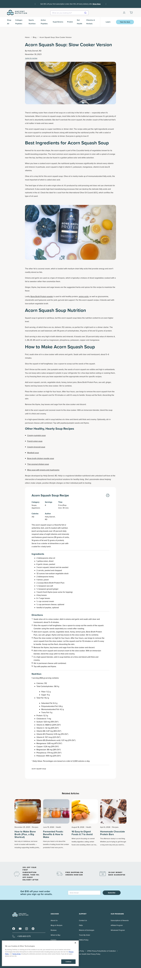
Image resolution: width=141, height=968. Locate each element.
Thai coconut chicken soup (38, 464)
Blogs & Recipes (56, 925)
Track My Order (84, 935)
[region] (40, 953)
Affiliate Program (117, 925)
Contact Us (83, 920)
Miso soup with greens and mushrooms (43, 470)
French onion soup (34, 441)
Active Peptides (44, 22)
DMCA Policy (83, 940)
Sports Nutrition (32, 22)
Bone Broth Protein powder (42, 296)
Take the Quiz (125, 22)
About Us (54, 920)
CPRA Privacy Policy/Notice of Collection (101, 951)
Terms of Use (16, 954)
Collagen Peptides (18, 22)
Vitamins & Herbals (90, 22)
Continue (68, 962)
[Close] (75, 942)
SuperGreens (58, 22)
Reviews (54, 930)
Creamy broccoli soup (36, 447)
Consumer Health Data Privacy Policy (87, 954)
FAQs (81, 925)
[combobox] (69, 13)
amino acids (84, 296)
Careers (53, 940)
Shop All (9, 22)
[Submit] (85, 12)
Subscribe (111, 893)
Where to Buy (55, 935)
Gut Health (79, 22)
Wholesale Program (118, 930)
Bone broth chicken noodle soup (40, 458)
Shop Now (97, 4)
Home (27, 37)
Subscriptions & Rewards (120, 920)
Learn (108, 22)
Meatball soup (33, 452)
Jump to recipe (31, 58)
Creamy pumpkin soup (36, 435)
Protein (70, 22)
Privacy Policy (79, 951)
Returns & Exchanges (86, 930)
